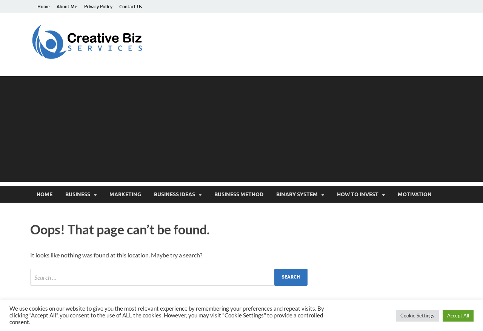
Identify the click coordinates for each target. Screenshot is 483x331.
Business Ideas (174, 194)
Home (43, 6)
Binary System (297, 194)
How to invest (357, 194)
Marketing (125, 194)
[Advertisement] (241, 129)
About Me (67, 6)
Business (77, 194)
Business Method (238, 194)
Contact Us (130, 6)
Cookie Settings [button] (417, 316)
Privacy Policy (98, 6)
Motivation (415, 194)
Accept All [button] (458, 316)
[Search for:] (169, 277)
